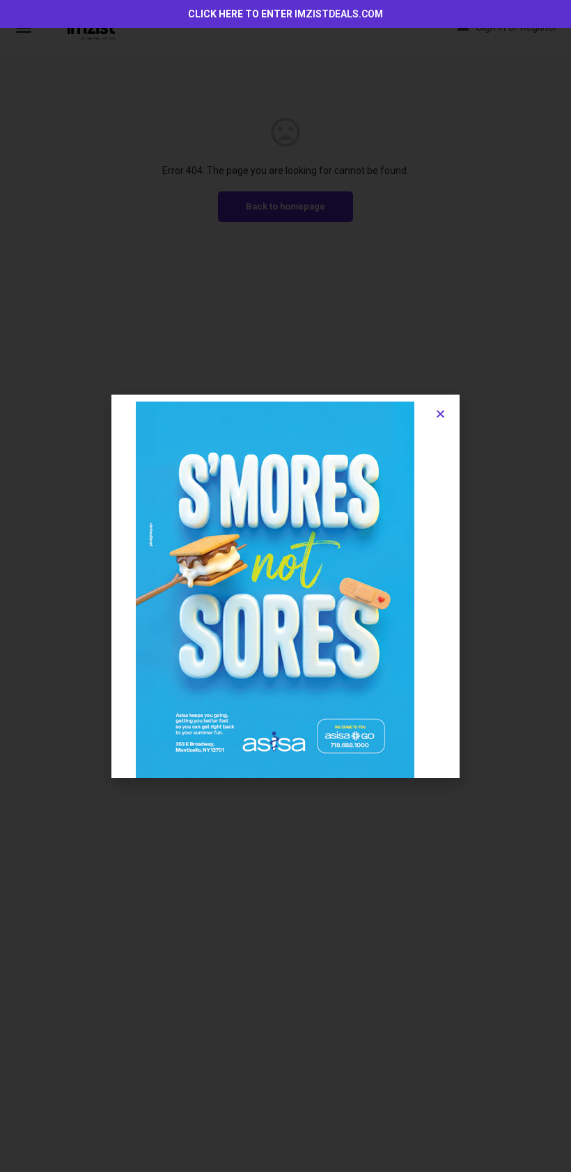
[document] (285, 586)
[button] (440, 414)
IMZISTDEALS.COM (339, 13)
